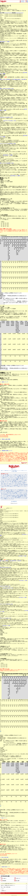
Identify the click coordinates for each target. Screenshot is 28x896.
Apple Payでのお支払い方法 (6, 117)
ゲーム (20, 479)
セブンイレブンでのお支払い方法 (8, 143)
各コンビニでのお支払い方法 (7, 163)
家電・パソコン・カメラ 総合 (11, 474)
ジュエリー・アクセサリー (14, 475)
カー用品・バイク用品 (20, 477)
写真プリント (23, 490)
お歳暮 (18, 486)
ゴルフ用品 (23, 482)
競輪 (16, 493)
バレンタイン (21, 485)
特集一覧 (6, 470)
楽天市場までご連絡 (4, 41)
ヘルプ (2, 888)
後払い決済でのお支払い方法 (7, 88)
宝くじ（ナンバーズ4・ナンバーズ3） (19, 498)
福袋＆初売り (16, 485)
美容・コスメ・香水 (8, 477)
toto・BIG (10, 498)
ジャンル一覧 (10, 470)
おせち (25, 486)
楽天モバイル (3, 497)
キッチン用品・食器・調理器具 (12, 481)
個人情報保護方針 (14, 501)
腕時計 (20, 475)
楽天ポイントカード (23, 492)
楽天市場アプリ (15, 470)
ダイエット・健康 (16, 476)
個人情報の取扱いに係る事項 (19, 79)
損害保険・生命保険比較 (11, 495)
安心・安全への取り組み (5, 887)
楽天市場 (2, 489)
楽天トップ (3, 470)
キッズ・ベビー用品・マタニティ (7, 476)
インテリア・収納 (11, 480)
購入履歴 (17, 880)
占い (8, 498)
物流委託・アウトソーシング (21, 491)
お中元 (8, 486)
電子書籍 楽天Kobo (21, 489)
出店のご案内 (15, 471)
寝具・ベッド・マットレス (19, 480)
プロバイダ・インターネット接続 (11, 497)
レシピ (4, 490)
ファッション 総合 (3, 474)
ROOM (25, 496)
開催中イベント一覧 (10, 485)
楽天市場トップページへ (5, 893)
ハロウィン (15, 486)
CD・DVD (11, 479)
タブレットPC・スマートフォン (10, 478)
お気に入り (18, 878)
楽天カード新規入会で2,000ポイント (8, 885)
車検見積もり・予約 (9, 490)
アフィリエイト (20, 493)
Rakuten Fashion (9, 493)
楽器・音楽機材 (15, 479)
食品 (25, 477)
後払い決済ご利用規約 (5, 79)
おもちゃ (22, 479)
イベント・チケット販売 (17, 490)
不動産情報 (19, 496)
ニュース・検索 (11, 496)
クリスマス (22, 486)
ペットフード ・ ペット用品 (8, 482)
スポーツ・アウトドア (17, 482)
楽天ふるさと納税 (20, 484)
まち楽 (15, 484)
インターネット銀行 (5, 496)
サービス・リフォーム (4, 480)
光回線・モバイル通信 (19, 478)
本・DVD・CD (15, 489)
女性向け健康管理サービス (11, 491)
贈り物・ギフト (11, 483)
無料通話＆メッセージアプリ (21, 497)
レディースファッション (21, 474)
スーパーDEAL (21, 470)
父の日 (5, 486)
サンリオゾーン (11, 484)
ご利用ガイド (3, 890)
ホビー (26, 479)
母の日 (3, 486)
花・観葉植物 (19, 481)
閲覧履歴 (4, 880)
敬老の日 (11, 486)
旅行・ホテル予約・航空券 (8, 489)
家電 (8, 479)
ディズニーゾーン (5, 484)
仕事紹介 (15, 496)
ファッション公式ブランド (18, 483)
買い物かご (4, 878)
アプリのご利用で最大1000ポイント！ (8, 883)
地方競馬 (13, 493)
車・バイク (14, 477)
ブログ (23, 496)
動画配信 (5, 498)
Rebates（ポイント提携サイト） (14, 492)
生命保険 (17, 495)
